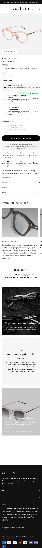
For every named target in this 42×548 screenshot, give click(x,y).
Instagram (5, 528)
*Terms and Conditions (21, 536)
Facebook (14, 528)
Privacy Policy (10, 538)
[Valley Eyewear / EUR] (21, 9)
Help (3, 491)
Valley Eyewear (10, 536)
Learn (3, 498)
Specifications (6, 177)
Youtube (22, 528)
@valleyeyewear (26, 274)
